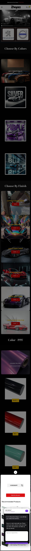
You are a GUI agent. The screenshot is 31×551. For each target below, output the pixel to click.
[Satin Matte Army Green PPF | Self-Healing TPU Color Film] (5, 545)
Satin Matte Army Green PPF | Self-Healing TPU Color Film (18, 544)
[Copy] (22, 485)
